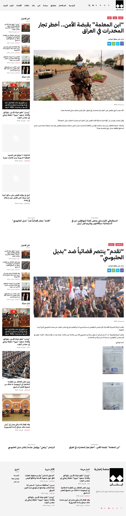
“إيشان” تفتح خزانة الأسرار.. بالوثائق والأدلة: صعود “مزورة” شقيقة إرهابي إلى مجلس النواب (12, 26)
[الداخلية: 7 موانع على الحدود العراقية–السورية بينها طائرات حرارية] (16, 138)
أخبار (18, 32)
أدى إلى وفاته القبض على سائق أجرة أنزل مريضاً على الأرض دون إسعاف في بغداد (16, 198)
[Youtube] (93, 5)
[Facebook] (108, 5)
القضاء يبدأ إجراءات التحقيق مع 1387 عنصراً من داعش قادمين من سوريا (12, 58)
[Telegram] (109, 44)
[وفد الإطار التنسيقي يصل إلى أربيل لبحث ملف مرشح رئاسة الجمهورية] (26, 49)
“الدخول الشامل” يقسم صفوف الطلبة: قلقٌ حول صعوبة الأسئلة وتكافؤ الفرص (40, 476)
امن (115, 18)
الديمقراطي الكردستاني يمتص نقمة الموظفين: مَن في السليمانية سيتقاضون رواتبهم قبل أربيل (95, 222)
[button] (89, 5)
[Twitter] (96, 5)
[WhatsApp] (113, 44)
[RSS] (100, 5)
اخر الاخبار (17, 43)
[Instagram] (104, 5)
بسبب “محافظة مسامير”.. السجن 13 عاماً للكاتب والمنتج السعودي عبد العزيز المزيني (40, 488)
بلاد (109, 18)
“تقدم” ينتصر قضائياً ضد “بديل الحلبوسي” (31, 220)
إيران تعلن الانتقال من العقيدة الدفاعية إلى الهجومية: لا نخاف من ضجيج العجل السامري (11, 37)
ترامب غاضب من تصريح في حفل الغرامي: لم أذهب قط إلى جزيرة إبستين (12, 68)
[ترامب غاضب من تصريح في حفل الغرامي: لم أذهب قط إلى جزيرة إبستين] (26, 70)
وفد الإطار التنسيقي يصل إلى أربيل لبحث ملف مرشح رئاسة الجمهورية (11, 48)
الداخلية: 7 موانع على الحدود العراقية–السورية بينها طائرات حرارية (16, 156)
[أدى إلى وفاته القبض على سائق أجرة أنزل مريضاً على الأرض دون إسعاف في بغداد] (16, 178)
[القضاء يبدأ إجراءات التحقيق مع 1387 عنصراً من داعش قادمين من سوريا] (26, 60)
